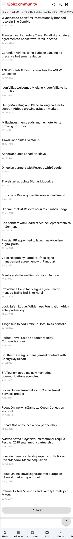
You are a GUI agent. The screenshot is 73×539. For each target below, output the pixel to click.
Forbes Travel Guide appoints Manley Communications (27, 339)
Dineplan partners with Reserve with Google (32, 167)
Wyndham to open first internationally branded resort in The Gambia (34, 19)
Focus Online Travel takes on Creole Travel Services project (31, 392)
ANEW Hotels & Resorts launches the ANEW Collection (32, 72)
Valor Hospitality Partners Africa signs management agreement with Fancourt (28, 259)
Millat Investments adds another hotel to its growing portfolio (31, 124)
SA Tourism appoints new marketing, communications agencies (27, 374)
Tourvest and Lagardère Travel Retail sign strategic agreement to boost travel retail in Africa (36, 37)
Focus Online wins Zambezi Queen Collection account (33, 409)
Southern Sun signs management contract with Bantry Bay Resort (34, 357)
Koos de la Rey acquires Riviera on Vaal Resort (33, 195)
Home (5, 12)
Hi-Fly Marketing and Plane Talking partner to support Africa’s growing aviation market (33, 107)
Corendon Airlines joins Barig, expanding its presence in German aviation (32, 54)
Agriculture (50, 12)
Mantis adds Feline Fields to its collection (30, 275)
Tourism (14, 12)
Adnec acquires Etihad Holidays (24, 154)
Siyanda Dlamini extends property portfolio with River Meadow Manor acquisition (34, 458)
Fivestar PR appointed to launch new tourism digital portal (32, 242)
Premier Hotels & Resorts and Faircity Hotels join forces (35, 493)
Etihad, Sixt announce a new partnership (29, 425)
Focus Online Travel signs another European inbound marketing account (32, 475)
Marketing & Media (32, 12)
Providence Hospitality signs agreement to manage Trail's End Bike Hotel (31, 291)
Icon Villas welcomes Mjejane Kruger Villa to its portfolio (34, 89)
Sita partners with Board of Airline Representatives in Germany (36, 224)
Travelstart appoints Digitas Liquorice (27, 181)
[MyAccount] (67, 4)
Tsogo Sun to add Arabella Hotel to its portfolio (34, 324)
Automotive (66, 12)
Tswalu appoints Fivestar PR (21, 140)
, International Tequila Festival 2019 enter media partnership (33, 440)
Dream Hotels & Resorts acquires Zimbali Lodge (35, 209)
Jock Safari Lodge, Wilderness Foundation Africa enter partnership (35, 308)
